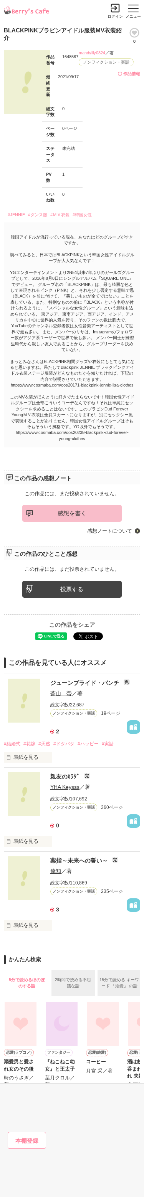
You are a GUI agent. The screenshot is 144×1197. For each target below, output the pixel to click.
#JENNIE (16, 214)
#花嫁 (29, 743)
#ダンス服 (37, 214)
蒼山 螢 (61, 693)
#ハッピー (88, 743)
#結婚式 (12, 743)
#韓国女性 (82, 214)
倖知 (55, 871)
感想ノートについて (109, 531)
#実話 (108, 743)
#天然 (44, 743)
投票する (71, 589)
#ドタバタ (63, 743)
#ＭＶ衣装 (60, 214)
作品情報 (131, 73)
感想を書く (72, 513)
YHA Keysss (64, 787)
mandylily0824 (92, 52)
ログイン (115, 16)
